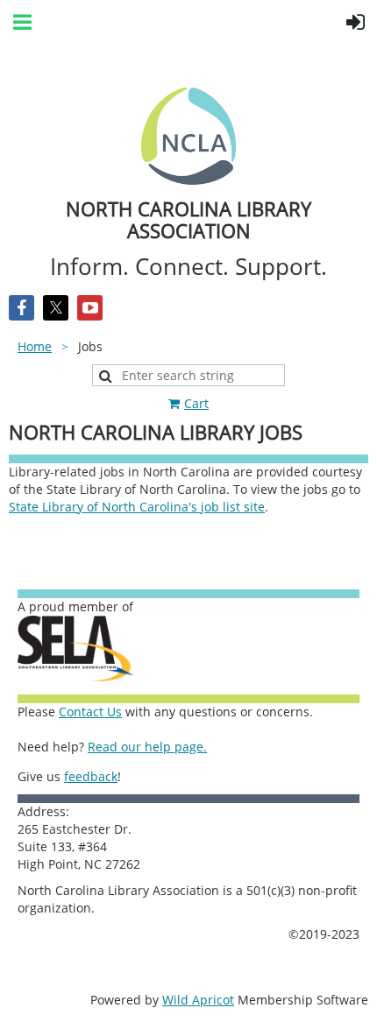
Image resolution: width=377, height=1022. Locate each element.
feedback (90, 776)
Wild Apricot (198, 999)
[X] (55, 308)
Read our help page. (147, 746)
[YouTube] (90, 308)
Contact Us (90, 711)
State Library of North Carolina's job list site (137, 506)
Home (35, 346)
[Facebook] (21, 308)
